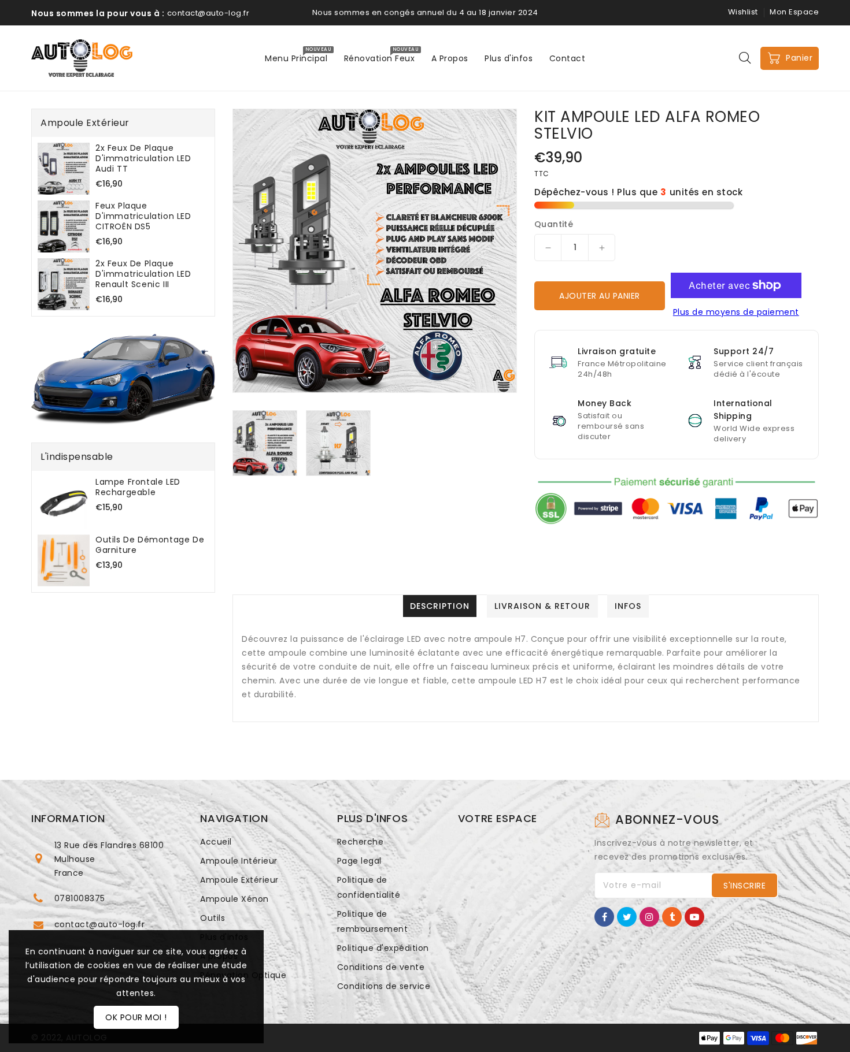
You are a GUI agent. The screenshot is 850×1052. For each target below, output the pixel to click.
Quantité (553, 224)
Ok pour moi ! (136, 1017)
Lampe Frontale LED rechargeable (137, 487)
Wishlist (743, 11)
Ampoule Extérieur (239, 880)
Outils (212, 918)
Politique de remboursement (372, 921)
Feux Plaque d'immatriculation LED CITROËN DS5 (143, 216)
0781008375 (79, 898)
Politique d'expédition (383, 948)
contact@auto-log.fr (99, 924)
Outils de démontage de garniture (149, 544)
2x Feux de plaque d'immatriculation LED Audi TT (143, 158)
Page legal (359, 861)
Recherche (360, 841)
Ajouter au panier (599, 296)
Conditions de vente (381, 967)
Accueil (216, 841)
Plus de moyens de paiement (736, 312)
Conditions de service (384, 986)
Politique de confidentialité (369, 887)
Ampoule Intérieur (239, 861)
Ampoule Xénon (234, 899)
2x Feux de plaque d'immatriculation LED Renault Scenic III (143, 273)
